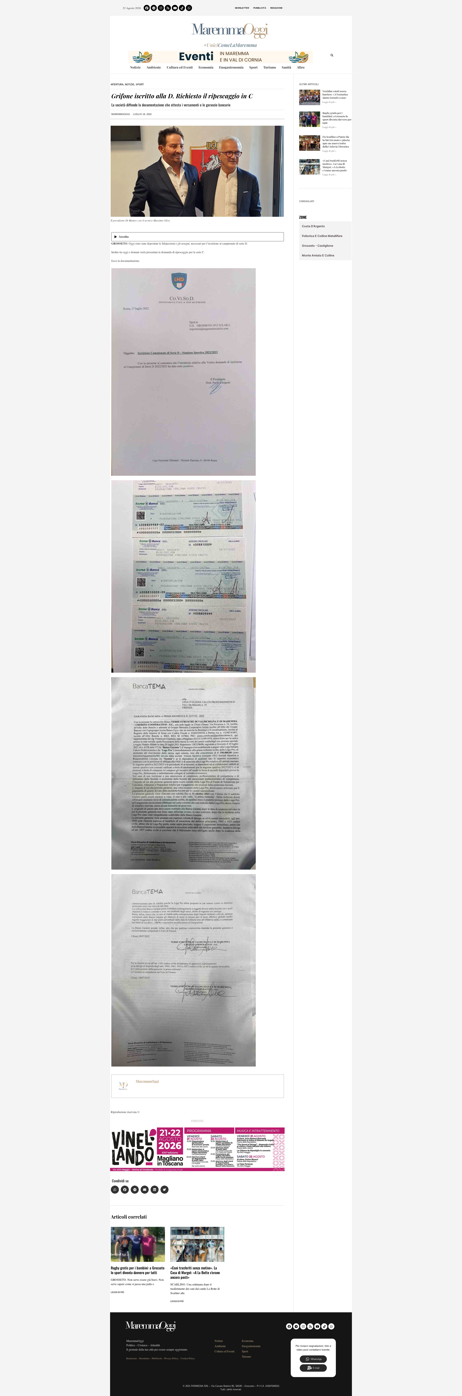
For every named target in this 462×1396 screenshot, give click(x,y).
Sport (253, 67)
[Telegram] (154, 8)
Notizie (135, 67)
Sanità (286, 67)
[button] (115, 1190)
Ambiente (154, 67)
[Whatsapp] (189, 8)
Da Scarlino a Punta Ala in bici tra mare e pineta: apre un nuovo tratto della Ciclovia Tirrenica (336, 141)
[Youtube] (175, 8)
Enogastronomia (231, 67)
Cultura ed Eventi (180, 67)
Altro (300, 67)
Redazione (276, 8)
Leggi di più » (329, 102)
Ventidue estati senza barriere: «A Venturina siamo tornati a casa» (335, 94)
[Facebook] (147, 8)
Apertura (117, 84)
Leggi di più (117, 1292)
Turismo (269, 67)
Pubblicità (259, 8)
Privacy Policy (171, 1358)
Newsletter (242, 8)
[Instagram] (161, 8)
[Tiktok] (182, 8)
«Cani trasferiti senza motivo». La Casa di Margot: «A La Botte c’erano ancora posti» (195, 1272)
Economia (206, 67)
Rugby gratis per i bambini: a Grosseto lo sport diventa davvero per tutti (137, 1270)
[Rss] (168, 8)
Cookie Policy (188, 1358)
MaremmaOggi (147, 1081)
